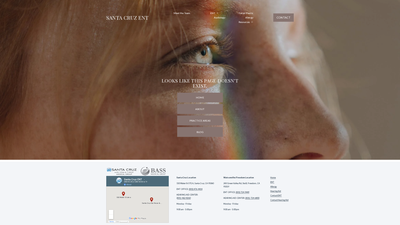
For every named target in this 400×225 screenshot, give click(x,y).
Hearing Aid (275, 191)
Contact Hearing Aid (279, 200)
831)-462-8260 (184, 198)
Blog (200, 131)
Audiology (219, 17)
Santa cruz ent (127, 17)
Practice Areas (200, 120)
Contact (283, 17)
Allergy (249, 17)
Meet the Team (182, 13)
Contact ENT (276, 195)
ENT (272, 182)
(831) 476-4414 (195, 189)
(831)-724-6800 (252, 198)
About (200, 109)
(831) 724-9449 (242, 192)
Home (200, 97)
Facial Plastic (246, 13)
